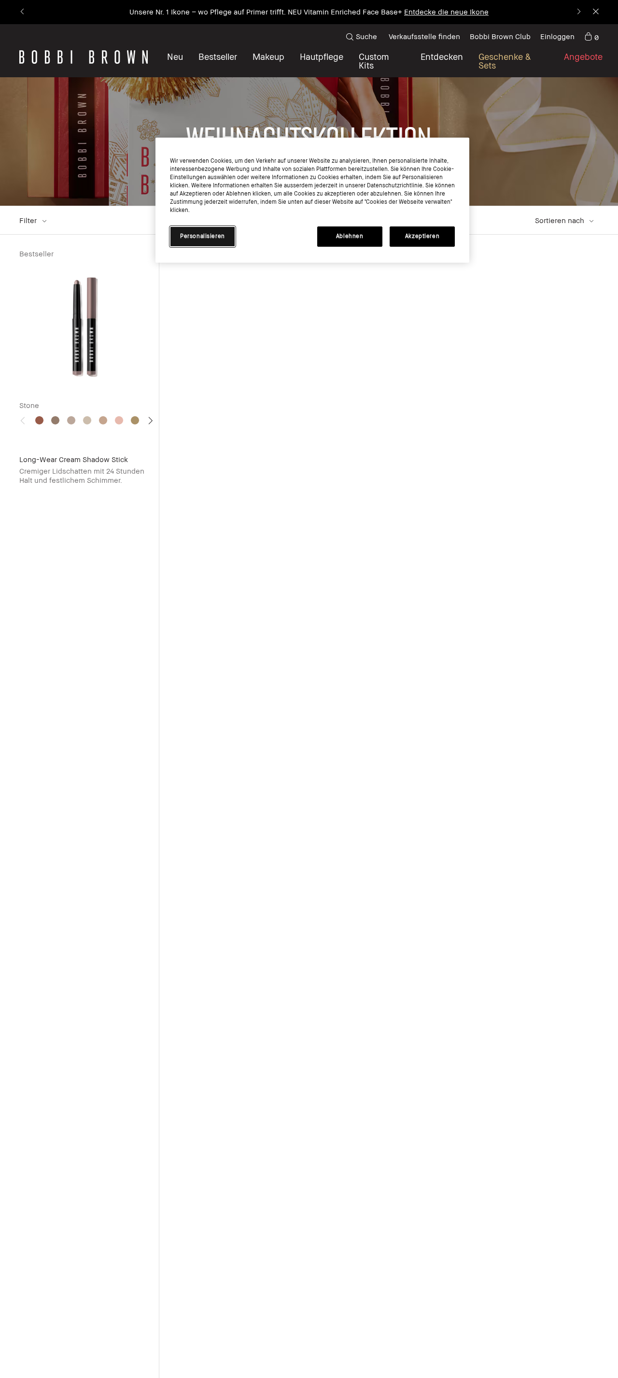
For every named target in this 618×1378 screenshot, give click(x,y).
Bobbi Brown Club (500, 36)
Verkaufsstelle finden (424, 36)
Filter (29, 220)
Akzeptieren (422, 236)
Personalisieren (202, 236)
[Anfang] (588, 1044)
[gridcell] (39, 420)
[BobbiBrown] (83, 57)
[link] (591, 37)
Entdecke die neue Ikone (446, 11)
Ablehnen (350, 236)
